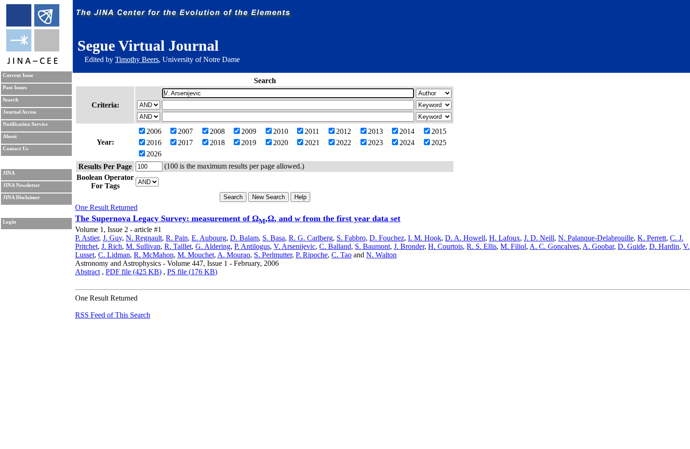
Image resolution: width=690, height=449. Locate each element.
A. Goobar (598, 246)
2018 (217, 143)
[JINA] (32, 62)
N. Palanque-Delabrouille (596, 238)
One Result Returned (106, 207)
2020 (280, 143)
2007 (185, 131)
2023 (375, 143)
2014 (406, 131)
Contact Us (15, 148)
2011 (312, 131)
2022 (343, 143)
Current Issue (18, 75)
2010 (280, 131)
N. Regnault (144, 238)
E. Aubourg (209, 238)
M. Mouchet (195, 255)
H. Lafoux (504, 238)
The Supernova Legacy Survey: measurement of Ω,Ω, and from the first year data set (237, 218)
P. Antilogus (252, 246)
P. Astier (87, 238)
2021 (312, 143)
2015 (438, 131)
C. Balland (335, 246)
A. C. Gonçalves (554, 246)
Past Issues (15, 87)
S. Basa (273, 238)
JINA (9, 173)
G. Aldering (212, 246)
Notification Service (25, 124)
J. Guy (112, 238)
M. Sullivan (143, 246)
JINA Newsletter (21, 185)
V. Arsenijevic (294, 246)
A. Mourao (233, 255)
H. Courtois (445, 246)
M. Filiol (513, 246)
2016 (153, 143)
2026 (153, 154)
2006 (153, 131)
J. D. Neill (539, 238)
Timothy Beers (137, 59)
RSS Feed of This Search (112, 315)
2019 (248, 143)
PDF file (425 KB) (133, 272)
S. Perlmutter (273, 255)
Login (9, 221)
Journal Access (19, 112)
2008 (217, 131)
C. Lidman (114, 255)
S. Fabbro (351, 238)
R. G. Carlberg (311, 238)
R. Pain (177, 238)
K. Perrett (651, 238)
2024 (406, 143)
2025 (438, 143)
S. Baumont (372, 246)
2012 (343, 131)
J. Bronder (409, 246)
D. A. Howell (465, 238)
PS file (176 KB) (192, 272)
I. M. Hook (424, 238)
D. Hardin (664, 246)
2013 (375, 131)
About (10, 136)
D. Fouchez (386, 238)
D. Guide (631, 246)
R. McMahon (154, 255)
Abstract (87, 272)
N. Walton (381, 255)
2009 (248, 131)
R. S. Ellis (482, 246)
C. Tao (341, 255)
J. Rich (111, 246)
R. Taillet (178, 246)
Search (10, 99)
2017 (185, 143)
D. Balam (244, 238)
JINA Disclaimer (21, 197)
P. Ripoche (312, 255)
